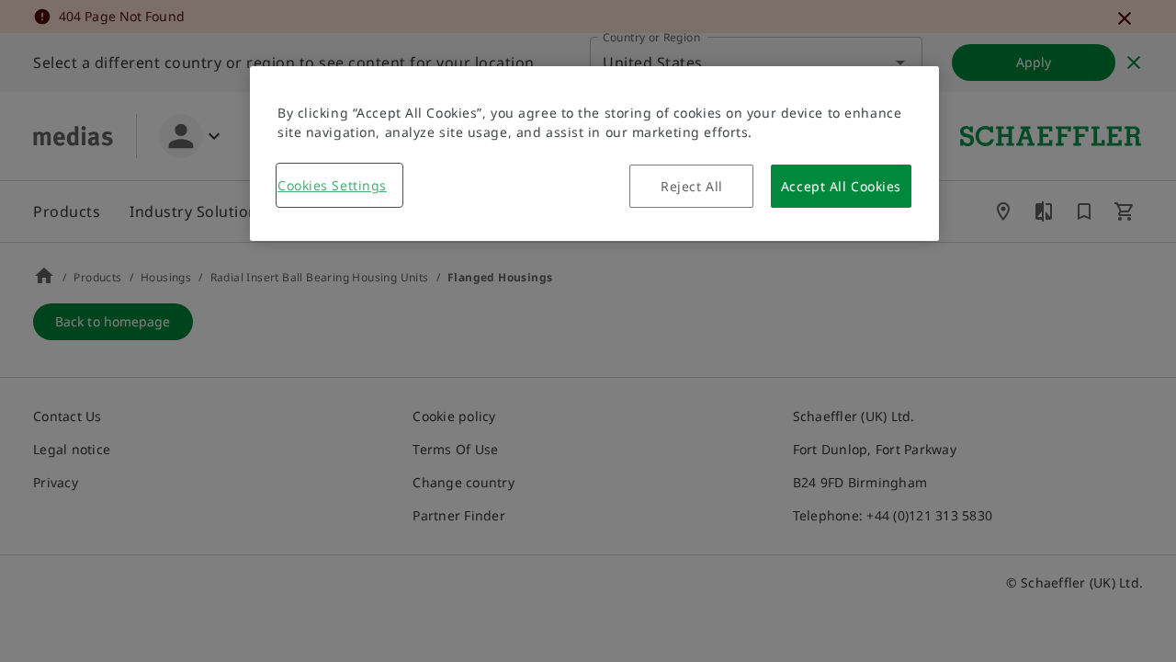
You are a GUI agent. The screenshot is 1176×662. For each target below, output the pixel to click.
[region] (594, 153)
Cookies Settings (332, 185)
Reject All (692, 186)
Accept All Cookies (841, 186)
